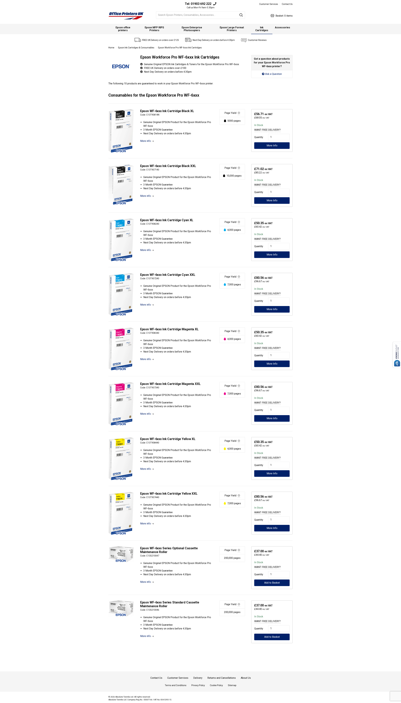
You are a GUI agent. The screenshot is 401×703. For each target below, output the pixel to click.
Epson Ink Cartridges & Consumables (136, 47)
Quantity (258, 137)
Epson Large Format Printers (232, 29)
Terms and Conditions (175, 685)
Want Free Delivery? (267, 129)
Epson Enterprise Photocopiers (192, 29)
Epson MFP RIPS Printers (154, 29)
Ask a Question (273, 73)
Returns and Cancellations (221, 677)
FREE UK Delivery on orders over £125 (160, 40)
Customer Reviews (257, 40)
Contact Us (287, 4)
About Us (246, 677)
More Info (272, 145)
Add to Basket (272, 582)
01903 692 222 (201, 4)
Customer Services (268, 4)
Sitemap (232, 685)
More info (145, 140)
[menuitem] (123, 29)
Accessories (282, 27)
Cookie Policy (216, 685)
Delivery (197, 677)
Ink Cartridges (261, 29)
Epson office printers (123, 29)
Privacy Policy (198, 685)
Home (111, 47)
